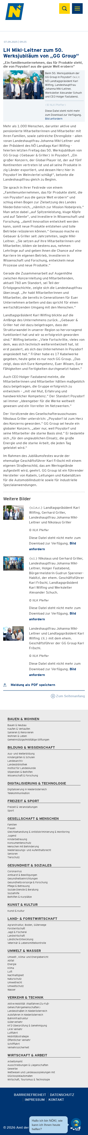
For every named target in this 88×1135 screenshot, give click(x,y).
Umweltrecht (14, 982)
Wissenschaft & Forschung (22, 775)
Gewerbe (12, 1068)
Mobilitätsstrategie (18, 1036)
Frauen (11, 828)
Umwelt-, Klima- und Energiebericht (27, 956)
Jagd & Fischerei (17, 932)
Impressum (35, 1100)
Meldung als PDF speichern (32, 685)
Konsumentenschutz (19, 842)
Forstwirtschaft (16, 928)
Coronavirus (14, 871)
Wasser (11, 989)
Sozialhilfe (13, 893)
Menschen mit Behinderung (23, 846)
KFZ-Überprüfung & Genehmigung (27, 1025)
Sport (10, 810)
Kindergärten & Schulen (21, 757)
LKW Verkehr (14, 1029)
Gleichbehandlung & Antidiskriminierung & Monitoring (38, 831)
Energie (11, 964)
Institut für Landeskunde (21, 768)
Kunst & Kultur (16, 910)
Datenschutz (62, 1095)
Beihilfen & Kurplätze (19, 896)
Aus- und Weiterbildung (21, 753)
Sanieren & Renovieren (20, 732)
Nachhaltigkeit (15, 975)
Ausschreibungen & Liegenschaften (27, 1065)
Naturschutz (14, 978)
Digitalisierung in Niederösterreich (27, 789)
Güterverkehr (15, 1021)
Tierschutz (13, 857)
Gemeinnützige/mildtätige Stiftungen (28, 739)
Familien (12, 824)
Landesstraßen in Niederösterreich (27, 1010)
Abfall (10, 960)
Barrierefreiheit (30, 1095)
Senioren (12, 853)
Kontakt (56, 1100)
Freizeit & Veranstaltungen (22, 806)
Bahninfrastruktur (17, 1018)
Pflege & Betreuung (18, 886)
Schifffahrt (13, 1043)
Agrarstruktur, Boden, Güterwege (26, 924)
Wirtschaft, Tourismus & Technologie (28, 1079)
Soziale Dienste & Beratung (22, 889)
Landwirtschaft (16, 935)
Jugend (11, 835)
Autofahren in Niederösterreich (25, 1014)
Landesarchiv (15, 760)
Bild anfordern (53, 118)
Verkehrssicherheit (18, 1047)
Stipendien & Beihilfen (20, 771)
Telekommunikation (18, 793)
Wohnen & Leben (17, 736)
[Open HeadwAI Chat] (76, 1123)
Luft (9, 971)
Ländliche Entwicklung (20, 939)
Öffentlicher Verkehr (19, 1040)
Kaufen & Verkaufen (18, 728)
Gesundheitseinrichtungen (22, 878)
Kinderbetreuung (17, 839)
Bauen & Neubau (16, 725)
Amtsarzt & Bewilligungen (22, 874)
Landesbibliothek (17, 764)
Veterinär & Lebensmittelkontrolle (26, 942)
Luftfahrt (12, 1032)
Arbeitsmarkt (14, 1061)
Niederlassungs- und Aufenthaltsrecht (29, 850)
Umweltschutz (15, 986)
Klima (10, 968)
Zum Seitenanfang (70, 696)
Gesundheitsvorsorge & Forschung (27, 882)
